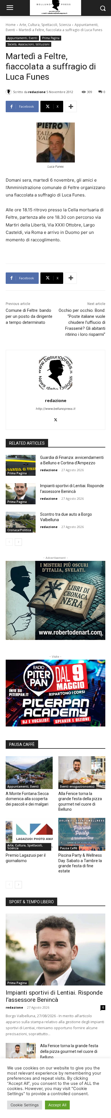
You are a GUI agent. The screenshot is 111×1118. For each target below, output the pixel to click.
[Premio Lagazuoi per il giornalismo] (29, 834)
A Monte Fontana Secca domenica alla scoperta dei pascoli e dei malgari (27, 798)
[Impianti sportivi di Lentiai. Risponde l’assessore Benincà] (21, 493)
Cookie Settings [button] (25, 1105)
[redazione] (9, 92)
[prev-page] (9, 542)
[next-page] (18, 542)
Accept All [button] (57, 1105)
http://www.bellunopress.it (55, 409)
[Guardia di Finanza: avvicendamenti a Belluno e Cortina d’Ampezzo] (21, 465)
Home (11, 24)
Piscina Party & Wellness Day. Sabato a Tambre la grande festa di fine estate (80, 863)
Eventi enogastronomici (77, 786)
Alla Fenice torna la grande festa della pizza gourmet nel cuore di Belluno (69, 1051)
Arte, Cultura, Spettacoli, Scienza (45, 24)
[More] (71, 106)
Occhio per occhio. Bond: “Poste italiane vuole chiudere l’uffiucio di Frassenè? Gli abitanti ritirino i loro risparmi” (82, 322)
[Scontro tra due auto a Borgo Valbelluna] (21, 522)
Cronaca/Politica (19, 530)
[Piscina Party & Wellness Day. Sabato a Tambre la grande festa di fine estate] (81, 834)
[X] (56, 418)
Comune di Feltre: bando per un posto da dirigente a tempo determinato (29, 316)
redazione (37, 92)
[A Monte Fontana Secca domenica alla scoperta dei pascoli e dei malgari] (29, 772)
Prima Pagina (50, 38)
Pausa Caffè (68, 848)
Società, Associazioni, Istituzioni (28, 44)
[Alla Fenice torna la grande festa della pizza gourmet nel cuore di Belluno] (81, 772)
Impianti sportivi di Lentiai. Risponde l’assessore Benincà (54, 996)
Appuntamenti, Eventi (22, 38)
